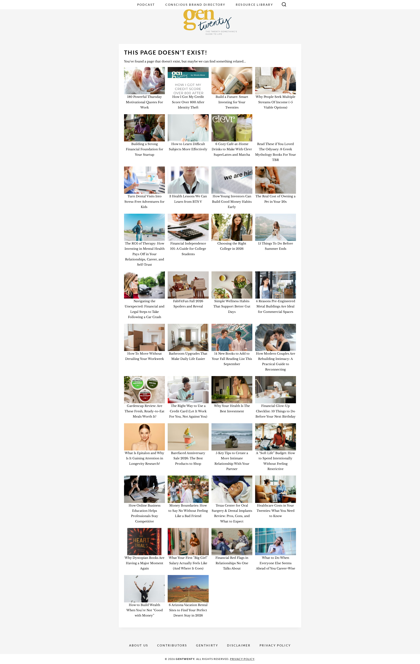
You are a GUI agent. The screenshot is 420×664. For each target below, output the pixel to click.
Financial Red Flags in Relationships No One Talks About (231, 563)
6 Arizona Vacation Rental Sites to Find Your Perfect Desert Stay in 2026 (188, 610)
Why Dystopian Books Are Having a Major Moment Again (144, 563)
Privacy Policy (275, 645)
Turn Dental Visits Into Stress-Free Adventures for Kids (144, 202)
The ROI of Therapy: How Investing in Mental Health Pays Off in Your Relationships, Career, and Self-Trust (145, 254)
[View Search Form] (284, 5)
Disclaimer (239, 645)
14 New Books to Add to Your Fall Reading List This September (232, 359)
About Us (138, 645)
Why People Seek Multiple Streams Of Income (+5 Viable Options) (275, 102)
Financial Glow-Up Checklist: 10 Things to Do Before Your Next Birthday (275, 411)
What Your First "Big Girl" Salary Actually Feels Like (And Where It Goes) (188, 563)
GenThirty (207, 645)
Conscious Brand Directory (195, 4)
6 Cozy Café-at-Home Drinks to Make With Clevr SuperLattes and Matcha (232, 149)
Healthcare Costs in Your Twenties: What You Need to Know (275, 511)
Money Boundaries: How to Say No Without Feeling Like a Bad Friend (188, 511)
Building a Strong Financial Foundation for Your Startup (144, 149)
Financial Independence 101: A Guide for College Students (188, 249)
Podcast (146, 4)
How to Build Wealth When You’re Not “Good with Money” (144, 610)
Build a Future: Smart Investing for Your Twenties (232, 102)
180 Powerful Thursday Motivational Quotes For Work (144, 102)
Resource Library (254, 4)
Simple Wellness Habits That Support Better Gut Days (231, 306)
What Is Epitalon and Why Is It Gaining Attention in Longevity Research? (144, 458)
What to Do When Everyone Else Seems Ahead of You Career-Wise (275, 563)
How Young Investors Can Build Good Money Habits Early (232, 202)
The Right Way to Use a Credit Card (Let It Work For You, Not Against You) (188, 411)
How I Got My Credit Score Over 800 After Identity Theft (188, 102)
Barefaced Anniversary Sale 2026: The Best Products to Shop (188, 458)
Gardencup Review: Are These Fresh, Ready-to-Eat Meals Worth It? (144, 411)
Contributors (172, 645)
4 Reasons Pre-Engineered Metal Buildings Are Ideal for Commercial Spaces (275, 306)
